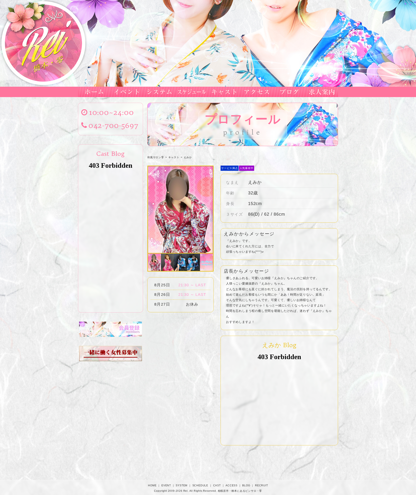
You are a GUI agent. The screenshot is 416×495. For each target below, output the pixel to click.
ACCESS (231, 485)
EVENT (166, 485)
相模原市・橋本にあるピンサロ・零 (240, 490)
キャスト (173, 157)
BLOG (246, 485)
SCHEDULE (200, 485)
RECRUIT (261, 485)
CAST (217, 485)
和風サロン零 (155, 157)
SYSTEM (181, 485)
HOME (152, 485)
